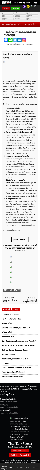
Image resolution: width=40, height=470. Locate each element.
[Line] (10, 40)
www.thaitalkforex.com (20, 450)
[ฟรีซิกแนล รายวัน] (24, 8)
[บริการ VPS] (32, 8)
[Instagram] (24, 40)
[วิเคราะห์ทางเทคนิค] (28, 8)
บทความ (11, 468)
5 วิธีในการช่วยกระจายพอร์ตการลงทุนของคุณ (20, 104)
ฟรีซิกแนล (20, 468)
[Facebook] (6, 40)
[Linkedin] (19, 40)
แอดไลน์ (35, 468)
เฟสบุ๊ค (28, 468)
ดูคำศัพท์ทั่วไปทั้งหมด (20, 239)
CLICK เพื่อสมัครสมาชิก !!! (20, 455)
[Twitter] (15, 40)
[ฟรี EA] (35, 8)
